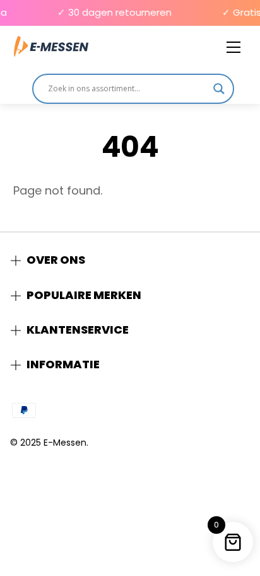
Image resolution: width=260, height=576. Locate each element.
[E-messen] (51, 47)
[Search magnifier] (219, 89)
